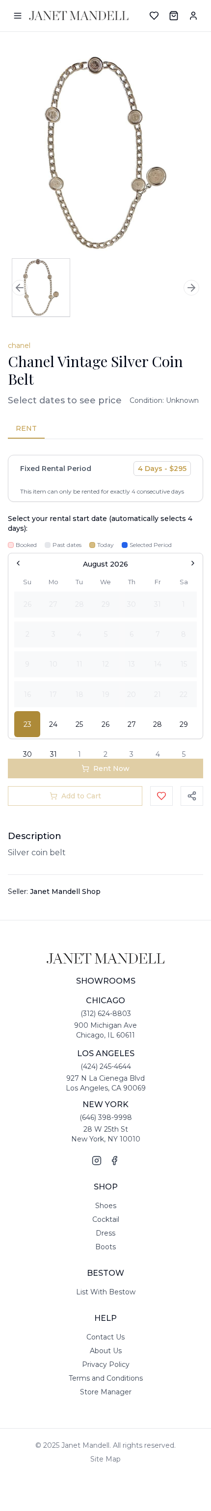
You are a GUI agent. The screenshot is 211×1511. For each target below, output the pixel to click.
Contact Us (105, 1337)
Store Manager (106, 1391)
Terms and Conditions (106, 1378)
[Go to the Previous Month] (18, 563)
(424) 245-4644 (105, 1066)
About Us (106, 1350)
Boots (105, 1246)
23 (27, 724)
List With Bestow (105, 1292)
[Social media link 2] (114, 1160)
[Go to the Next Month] (193, 563)
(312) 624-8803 (105, 1013)
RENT (26, 428)
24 (53, 724)
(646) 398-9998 (105, 1117)
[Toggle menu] (17, 15)
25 (79, 724)
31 (53, 754)
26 (105, 724)
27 (132, 724)
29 (184, 724)
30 (27, 754)
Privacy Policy (106, 1364)
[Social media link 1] (97, 1160)
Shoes (105, 1205)
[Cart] (174, 15)
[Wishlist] (154, 15)
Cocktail (105, 1219)
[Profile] (193, 15)
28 (157, 724)
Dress (105, 1233)
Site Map (105, 1459)
